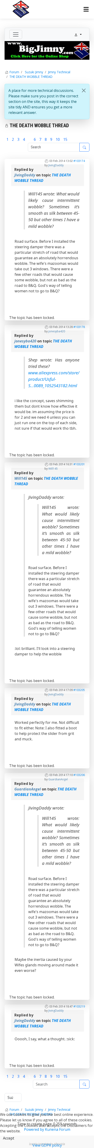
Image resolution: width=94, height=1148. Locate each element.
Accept (8, 1138)
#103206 (79, 775)
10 (58, 139)
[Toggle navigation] (15, 34)
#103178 (79, 327)
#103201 (79, 464)
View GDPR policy (47, 1145)
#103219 (79, 1006)
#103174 (79, 161)
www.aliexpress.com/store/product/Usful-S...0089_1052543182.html (53, 379)
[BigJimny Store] (47, 50)
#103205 (79, 690)
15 (65, 139)
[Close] (83, 90)
